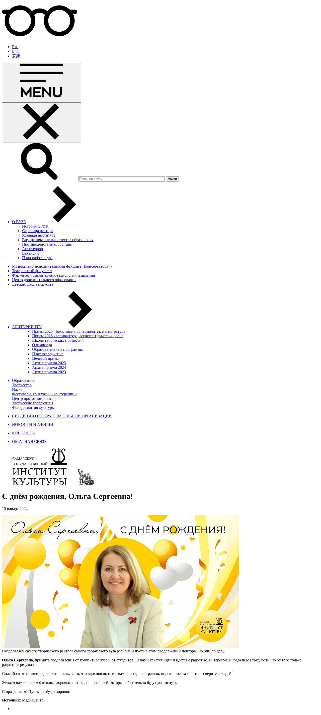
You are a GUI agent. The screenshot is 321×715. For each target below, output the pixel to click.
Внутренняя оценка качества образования (58, 240)
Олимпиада (42, 345)
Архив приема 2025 (49, 363)
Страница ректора (37, 231)
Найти (172, 179)
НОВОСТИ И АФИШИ (32, 424)
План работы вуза (37, 258)
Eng (15, 51)
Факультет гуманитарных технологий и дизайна (53, 275)
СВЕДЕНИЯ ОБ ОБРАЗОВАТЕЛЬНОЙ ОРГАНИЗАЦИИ (62, 416)
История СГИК (35, 226)
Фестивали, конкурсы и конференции (44, 394)
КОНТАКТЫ (23, 433)
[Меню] (41, 83)
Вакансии (30, 253)
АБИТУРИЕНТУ (27, 327)
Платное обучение (47, 354)
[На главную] (40, 484)
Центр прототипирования (34, 398)
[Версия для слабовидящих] (39, 38)
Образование (23, 380)
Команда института (38, 235)
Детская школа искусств (32, 284)
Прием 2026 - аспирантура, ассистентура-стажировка (77, 336)
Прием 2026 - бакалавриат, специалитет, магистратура (78, 331)
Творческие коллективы (32, 403)
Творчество (22, 385)
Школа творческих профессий (58, 340)
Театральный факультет (32, 271)
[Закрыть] (41, 122)
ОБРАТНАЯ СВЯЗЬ (29, 441)
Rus (15, 47)
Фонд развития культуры (33, 407)
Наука (17, 389)
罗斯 (16, 56)
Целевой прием (45, 358)
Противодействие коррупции (47, 244)
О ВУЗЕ (19, 222)
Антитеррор (32, 249)
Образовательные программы (57, 349)
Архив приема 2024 (49, 367)
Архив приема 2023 (49, 372)
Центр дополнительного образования (44, 280)
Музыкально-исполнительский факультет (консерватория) (62, 266)
